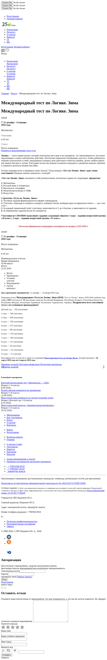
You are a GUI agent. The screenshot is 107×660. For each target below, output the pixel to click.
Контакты (11, 425)
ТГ (8, 39)
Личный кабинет (15, 19)
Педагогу (11, 32)
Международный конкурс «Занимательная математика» (27, 405)
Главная (5, 93)
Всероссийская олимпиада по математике (21, 390)
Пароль (4, 574)
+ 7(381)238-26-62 (16, 466)
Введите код (7, 647)
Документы (12, 447)
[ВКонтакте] (9, 538)
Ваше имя (5, 631)
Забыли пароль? (24, 576)
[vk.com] (5, 587)
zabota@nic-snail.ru (16, 471)
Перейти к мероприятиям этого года (18, 150)
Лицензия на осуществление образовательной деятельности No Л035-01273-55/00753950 (43, 483)
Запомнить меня (9, 576)
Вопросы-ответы (15, 437)
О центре (11, 34)
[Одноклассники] (9, 543)
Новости (11, 37)
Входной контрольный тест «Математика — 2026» (25, 383)
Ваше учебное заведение (13, 636)
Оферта (10, 526)
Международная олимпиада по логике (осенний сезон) (27, 398)
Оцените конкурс (9, 624)
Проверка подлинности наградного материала (29, 461)
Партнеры (11, 452)
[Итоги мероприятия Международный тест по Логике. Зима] (8, 25)
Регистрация (13, 16)
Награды (11, 454)
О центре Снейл (14, 444)
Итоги (14, 93)
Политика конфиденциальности (22, 521)
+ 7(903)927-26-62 (16, 469)
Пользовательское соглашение (21, 524)
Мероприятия (13, 415)
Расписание (12, 29)
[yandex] (2, 587)
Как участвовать (14, 417)
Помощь (11, 439)
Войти (10, 430)
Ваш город (6, 642)
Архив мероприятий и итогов (21, 459)
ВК (8, 42)
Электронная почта (10, 571)
